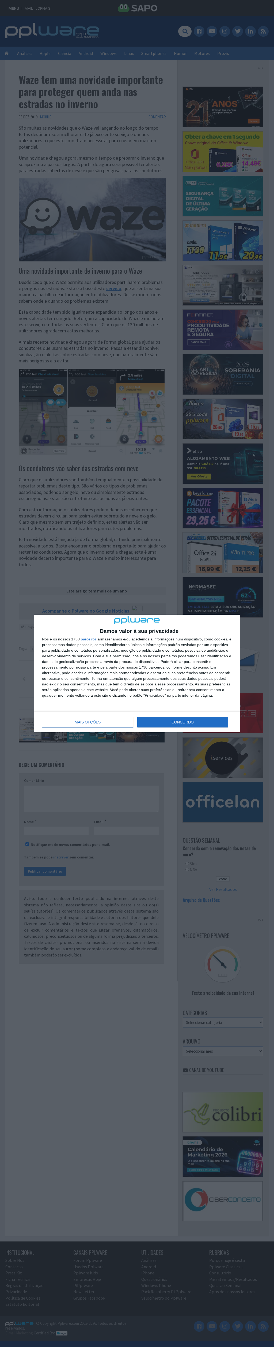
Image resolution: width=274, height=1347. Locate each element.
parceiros (89, 639)
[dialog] (137, 673)
